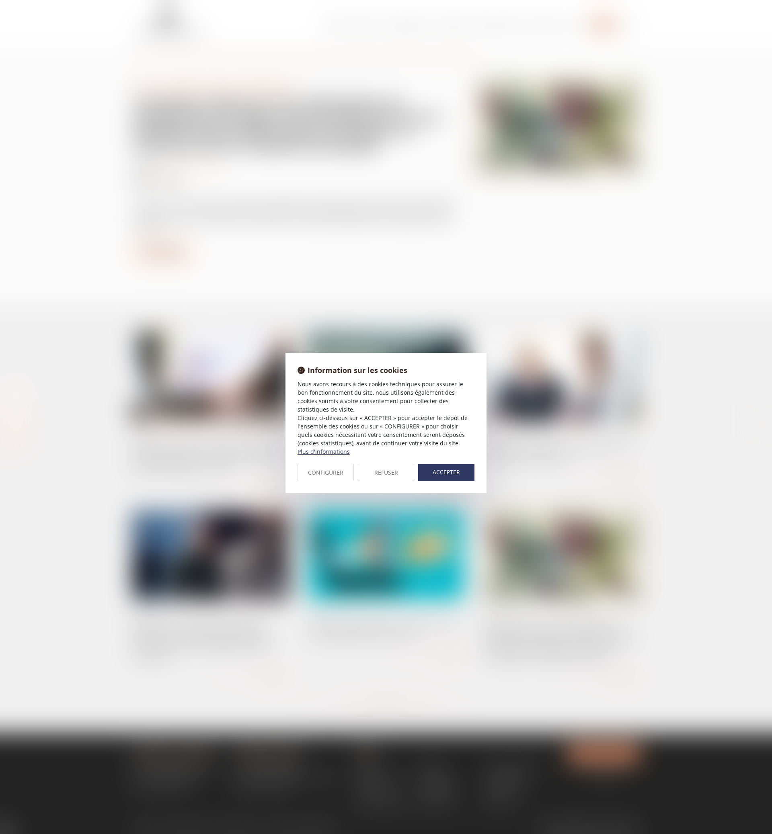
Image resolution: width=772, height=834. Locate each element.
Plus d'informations (324, 451)
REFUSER (386, 472)
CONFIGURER (325, 472)
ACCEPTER (446, 472)
